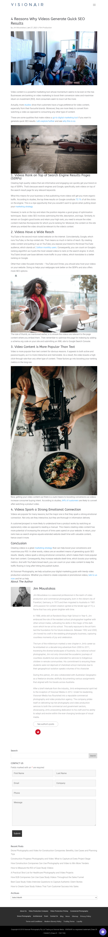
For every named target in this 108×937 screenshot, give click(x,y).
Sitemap (75, 916)
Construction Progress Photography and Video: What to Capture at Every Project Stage (50, 858)
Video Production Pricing (59, 911)
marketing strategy (24, 206)
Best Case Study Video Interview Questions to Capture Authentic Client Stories (46, 882)
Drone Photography (24, 916)
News (67, 916)
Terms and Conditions (34, 921)
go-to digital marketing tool (65, 117)
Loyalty (79, 921)
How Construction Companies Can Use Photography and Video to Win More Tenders (50, 863)
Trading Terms (69, 921)
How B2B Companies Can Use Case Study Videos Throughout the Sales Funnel (47, 877)
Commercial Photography (79, 911)
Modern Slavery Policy (52, 921)
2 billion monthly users (46, 247)
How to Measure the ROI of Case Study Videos (32, 868)
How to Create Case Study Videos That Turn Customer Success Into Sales (44, 886)
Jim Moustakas (19, 28)
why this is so (69, 121)
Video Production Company (38, 911)
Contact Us (54, 916)
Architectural (37, 916)
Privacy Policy (85, 916)
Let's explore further (45, 121)
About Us (23, 911)
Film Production (45, 28)
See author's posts (45, 724)
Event (46, 916)
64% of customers (70, 500)
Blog (61, 916)
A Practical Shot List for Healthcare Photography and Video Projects (42, 872)
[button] (103, 932)
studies (27, 105)
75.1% (79, 199)
